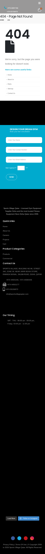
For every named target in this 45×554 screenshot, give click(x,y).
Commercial (7, 258)
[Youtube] (26, 538)
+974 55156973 (12, 12)
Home (10, 75)
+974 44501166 (12, 8)
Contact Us (11, 93)
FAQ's (10, 84)
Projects (6, 240)
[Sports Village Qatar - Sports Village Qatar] (15, 3)
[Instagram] (32, 538)
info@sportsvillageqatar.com (17, 294)
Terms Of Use (21, 545)
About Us (11, 79)
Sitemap (10, 88)
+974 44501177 (13, 285)
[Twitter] (19, 538)
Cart (4, 244)
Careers (6, 235)
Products (6, 254)
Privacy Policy (8, 545)
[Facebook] (13, 538)
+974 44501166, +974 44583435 (19, 280)
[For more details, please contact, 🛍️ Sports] (22, 340)
